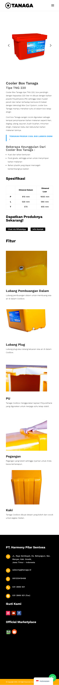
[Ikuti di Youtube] (13, 613)
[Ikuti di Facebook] (19, 613)
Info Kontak (38, 229)
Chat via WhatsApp (17, 229)
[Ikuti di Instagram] (8, 613)
